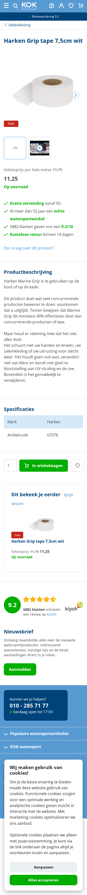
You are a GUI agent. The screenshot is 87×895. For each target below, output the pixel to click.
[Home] (29, 8)
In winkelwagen (47, 465)
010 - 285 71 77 (29, 705)
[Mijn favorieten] (71, 6)
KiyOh (52, 614)
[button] (15, 148)
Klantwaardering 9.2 (45, 16)
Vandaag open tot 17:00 (33, 711)
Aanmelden (20, 669)
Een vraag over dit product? (29, 248)
